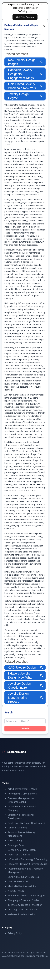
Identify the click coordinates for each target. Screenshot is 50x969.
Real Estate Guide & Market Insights (26, 895)
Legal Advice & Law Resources (23, 876)
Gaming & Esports (17, 845)
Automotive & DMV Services (22, 793)
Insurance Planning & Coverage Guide (27, 863)
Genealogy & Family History (22, 849)
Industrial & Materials (19, 854)
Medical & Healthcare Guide (22, 886)
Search (25, 728)
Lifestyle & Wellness (18, 881)
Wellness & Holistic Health (21, 914)
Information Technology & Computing (28, 859)
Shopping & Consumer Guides (23, 900)
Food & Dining (15, 840)
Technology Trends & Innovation (25, 904)
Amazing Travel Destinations (23, 909)
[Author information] (44, 26)
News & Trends (16, 890)
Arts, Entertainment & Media (22, 788)
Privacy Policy (15, 933)
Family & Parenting (17, 827)
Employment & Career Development (26, 823)
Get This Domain (25, 17)
